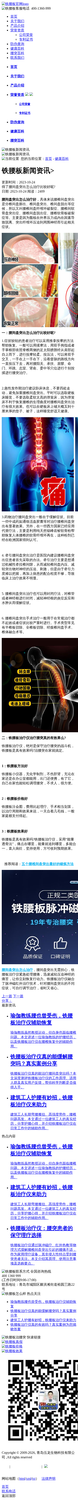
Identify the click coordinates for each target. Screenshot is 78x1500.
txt (34, 1478)
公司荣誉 (26, 35)
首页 (13, 16)
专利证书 (26, 39)
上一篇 (7, 996)
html (22, 1478)
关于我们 (17, 21)
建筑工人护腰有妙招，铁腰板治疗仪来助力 (43, 1320)
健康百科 (17, 48)
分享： (7, 1001)
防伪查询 (17, 44)
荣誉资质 (17, 30)
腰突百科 (17, 53)
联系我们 (17, 57)
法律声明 (48, 1478)
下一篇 (18, 996)
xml (28, 1478)
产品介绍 (17, 25)
